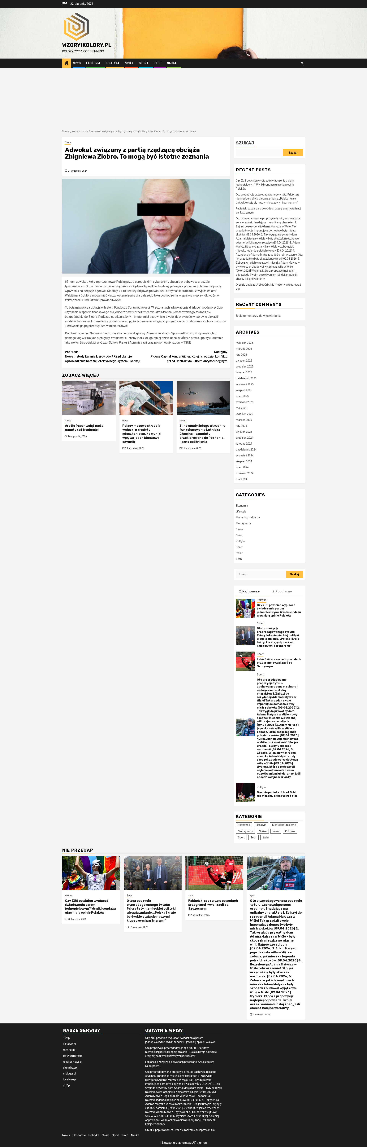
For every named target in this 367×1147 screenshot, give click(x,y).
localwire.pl (69, 1079)
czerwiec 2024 (244, 473)
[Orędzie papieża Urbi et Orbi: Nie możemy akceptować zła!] (245, 792)
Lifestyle (241, 511)
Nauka (171, 63)
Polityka (112, 63)
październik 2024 (246, 449)
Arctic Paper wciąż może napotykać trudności (84, 428)
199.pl (66, 1037)
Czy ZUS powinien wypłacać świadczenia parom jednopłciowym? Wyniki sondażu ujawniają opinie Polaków (265, 184)
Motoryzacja (243, 523)
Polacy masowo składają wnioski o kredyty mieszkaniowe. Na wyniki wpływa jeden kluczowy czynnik (141, 433)
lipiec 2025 (242, 396)
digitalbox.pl (70, 1067)
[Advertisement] (183, 97)
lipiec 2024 (242, 467)
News (77, 63)
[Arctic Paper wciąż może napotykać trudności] (89, 398)
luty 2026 (241, 354)
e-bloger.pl (69, 1073)
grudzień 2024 (244, 437)
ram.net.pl (69, 1049)
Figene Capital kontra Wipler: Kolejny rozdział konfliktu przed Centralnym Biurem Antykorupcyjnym (189, 356)
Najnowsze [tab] (251, 591)
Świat (129, 63)
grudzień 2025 (244, 366)
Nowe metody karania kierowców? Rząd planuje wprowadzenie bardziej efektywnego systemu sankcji (102, 356)
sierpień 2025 (244, 390)
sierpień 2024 (244, 461)
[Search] (302, 63)
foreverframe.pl (72, 1055)
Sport (143, 63)
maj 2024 (241, 479)
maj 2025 (241, 408)
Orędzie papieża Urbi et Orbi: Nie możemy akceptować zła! (277, 794)
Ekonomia (93, 63)
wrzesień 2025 (245, 384)
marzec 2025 (244, 419)
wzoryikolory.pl (86, 45)
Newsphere (170, 1143)
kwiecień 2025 (244, 413)
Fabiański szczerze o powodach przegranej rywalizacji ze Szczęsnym (279, 663)
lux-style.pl (69, 1043)
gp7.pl (66, 1085)
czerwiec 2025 (244, 402)
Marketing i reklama (248, 517)
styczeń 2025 (244, 431)
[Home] (66, 63)
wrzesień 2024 (245, 455)
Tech (157, 63)
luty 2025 (241, 425)
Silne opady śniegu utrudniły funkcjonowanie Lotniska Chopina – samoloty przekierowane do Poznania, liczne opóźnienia (202, 433)
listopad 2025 (244, 372)
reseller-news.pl (72, 1061)
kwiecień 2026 (244, 342)
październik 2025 (246, 378)
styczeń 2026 (244, 360)
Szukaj (245, 143)
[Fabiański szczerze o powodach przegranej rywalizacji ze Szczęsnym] (245, 661)
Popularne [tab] (283, 591)
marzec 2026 (244, 348)
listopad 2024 (244, 443)
